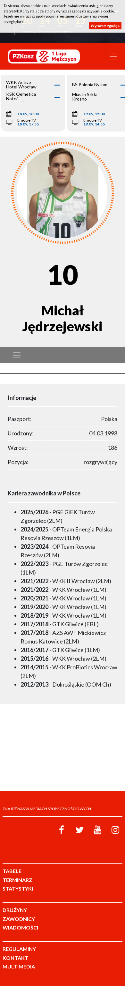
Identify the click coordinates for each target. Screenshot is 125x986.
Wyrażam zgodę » (105, 26)
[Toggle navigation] (113, 56)
